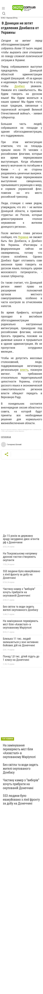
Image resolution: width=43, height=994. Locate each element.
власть (24, 369)
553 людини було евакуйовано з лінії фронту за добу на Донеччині (21, 574)
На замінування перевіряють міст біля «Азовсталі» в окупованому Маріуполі (20, 624)
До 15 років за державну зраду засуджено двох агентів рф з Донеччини (21, 539)
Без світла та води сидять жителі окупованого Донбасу (20, 608)
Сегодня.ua (6, 437)
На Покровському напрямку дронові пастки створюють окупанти (20, 557)
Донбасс (19, 86)
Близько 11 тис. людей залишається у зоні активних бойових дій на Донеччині (20, 642)
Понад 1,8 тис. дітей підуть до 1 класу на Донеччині (21, 658)
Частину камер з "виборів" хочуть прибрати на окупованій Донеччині (19, 592)
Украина (23, 237)
